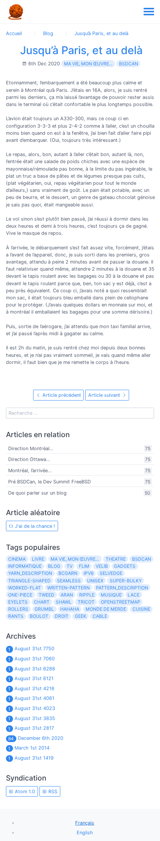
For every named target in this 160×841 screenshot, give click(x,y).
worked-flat (24, 588)
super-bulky (126, 580)
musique (111, 595)
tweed (46, 595)
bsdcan (128, 63)
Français (84, 823)
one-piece (20, 595)
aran (67, 595)
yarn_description (30, 573)
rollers (18, 609)
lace (134, 595)
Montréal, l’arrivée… (30, 470)
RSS (52, 791)
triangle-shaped (29, 580)
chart (41, 602)
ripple (87, 595)
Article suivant (105, 395)
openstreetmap (120, 602)
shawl (63, 602)
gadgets (124, 566)
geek (80, 616)
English (85, 832)
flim (84, 566)
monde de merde (106, 609)
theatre (116, 559)
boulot (39, 616)
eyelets (18, 602)
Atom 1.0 (24, 791)
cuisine (141, 609)
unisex (95, 580)
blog (54, 566)
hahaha (69, 609)
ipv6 (88, 573)
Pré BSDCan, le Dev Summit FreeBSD (49, 482)
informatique (25, 566)
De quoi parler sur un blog (37, 493)
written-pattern (68, 588)
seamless (69, 580)
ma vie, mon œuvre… (88, 63)
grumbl (44, 609)
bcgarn (67, 573)
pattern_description (122, 588)
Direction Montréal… (31, 448)
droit (61, 616)
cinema (17, 559)
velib (102, 566)
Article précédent (61, 395)
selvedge (111, 573)
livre (38, 559)
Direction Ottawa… (29, 459)
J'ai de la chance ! (34, 526)
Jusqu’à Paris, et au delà (81, 50)
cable (100, 616)
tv (70, 566)
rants (15, 616)
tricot (86, 602)
